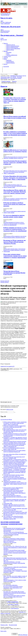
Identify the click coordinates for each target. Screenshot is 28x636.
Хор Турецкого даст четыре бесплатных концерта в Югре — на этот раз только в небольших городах (13, 517)
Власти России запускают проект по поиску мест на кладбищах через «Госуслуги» (14, 596)
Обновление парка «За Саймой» (8, 77)
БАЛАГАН (6, 66)
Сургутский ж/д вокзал (15, 78)
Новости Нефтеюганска (12, 47)
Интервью (8, 52)
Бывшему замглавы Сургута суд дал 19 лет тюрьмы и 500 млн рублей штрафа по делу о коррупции (14, 506)
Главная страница (6, 81)
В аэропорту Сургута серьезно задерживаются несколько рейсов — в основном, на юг (14, 469)
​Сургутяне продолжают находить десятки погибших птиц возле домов (13, 475)
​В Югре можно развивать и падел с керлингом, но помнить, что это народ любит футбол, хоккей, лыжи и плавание (15, 423)
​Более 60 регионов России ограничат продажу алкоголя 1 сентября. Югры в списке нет (15, 162)
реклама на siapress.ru (25, 7)
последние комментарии (10, 522)
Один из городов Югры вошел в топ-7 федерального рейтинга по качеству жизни (15, 511)
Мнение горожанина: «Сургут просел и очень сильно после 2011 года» (14, 580)
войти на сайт (9, 409)
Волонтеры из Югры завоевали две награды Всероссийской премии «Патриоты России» (14, 242)
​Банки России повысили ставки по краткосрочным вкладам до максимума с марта (14, 497)
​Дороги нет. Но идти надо (9, 542)
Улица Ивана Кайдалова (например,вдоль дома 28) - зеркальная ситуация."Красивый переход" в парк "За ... (15, 559)
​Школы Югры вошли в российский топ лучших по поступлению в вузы (14, 117)
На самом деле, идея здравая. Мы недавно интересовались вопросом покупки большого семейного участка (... (14, 593)
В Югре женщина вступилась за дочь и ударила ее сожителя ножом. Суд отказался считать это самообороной (15, 229)
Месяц (10, 419)
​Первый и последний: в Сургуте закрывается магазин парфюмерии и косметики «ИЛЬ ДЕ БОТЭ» (14, 472)
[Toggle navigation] (1, 41)
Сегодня (3, 419)
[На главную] (9, 12)
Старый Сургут (7, 56)
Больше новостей (5, 281)
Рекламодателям (13, 624)
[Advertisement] (14, 386)
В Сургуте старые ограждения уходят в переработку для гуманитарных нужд (13, 587)
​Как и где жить (8, 428)
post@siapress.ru (15, 608)
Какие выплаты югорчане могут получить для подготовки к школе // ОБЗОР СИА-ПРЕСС (14, 501)
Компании (8, 60)
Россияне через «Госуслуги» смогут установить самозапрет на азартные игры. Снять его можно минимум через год (14, 100)
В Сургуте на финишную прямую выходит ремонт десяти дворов (13, 216)
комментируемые (15, 524)
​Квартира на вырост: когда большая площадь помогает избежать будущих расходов (14, 462)
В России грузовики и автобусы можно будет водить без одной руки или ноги (14, 204)
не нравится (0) (10, 366)
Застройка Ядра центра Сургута (18, 75)
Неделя (6, 419)
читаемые (4, 524)
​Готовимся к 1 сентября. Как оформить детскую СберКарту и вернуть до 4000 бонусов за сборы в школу (15, 439)
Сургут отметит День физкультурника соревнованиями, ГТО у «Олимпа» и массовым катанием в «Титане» (15, 571)
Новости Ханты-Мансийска (13, 48)
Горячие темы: (5, 75)
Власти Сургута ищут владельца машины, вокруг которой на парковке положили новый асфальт (14, 479)
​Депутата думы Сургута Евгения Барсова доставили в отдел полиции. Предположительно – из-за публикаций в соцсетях (15, 466)
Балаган (5, 64)
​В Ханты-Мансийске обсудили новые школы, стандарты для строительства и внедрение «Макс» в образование (15, 177)
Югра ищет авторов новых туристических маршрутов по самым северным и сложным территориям (15, 256)
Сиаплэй (5, 57)
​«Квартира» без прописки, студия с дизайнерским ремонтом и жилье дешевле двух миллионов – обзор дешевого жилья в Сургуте (15, 483)
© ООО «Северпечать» (12, 601)
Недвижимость (10, 61)
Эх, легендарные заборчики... (10, 585)
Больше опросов (5, 282)
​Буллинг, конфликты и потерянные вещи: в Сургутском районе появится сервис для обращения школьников (15, 133)
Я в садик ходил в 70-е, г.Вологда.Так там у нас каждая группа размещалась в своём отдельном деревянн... (15, 548)
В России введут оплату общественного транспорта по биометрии (13, 488)
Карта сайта (3, 631)
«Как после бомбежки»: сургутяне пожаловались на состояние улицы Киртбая (14, 562)
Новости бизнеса (10, 62)
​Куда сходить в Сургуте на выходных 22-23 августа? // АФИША (14, 457)
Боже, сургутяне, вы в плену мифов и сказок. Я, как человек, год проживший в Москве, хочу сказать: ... (15, 577)
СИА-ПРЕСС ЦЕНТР (13, 604)
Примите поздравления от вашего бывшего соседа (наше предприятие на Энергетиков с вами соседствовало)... (14, 540)
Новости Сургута (10, 44)
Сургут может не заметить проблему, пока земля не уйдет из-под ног (15, 509)
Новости (5, 43)
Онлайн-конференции (11, 55)
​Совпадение (7, 503)
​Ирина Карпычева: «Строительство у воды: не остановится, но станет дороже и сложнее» (15, 460)
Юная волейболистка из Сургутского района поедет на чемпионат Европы (15, 150)
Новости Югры (10, 49)
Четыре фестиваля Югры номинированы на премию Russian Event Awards (14, 272)
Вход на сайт (4, 39)
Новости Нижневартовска (12, 46)
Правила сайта (4, 624)
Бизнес (5, 59)
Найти (16, 74)
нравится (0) (4, 366)
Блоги (7, 53)
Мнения (5, 51)
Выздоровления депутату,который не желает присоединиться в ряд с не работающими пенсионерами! (14, 529)
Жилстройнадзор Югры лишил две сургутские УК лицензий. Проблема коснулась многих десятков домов (14, 191)
